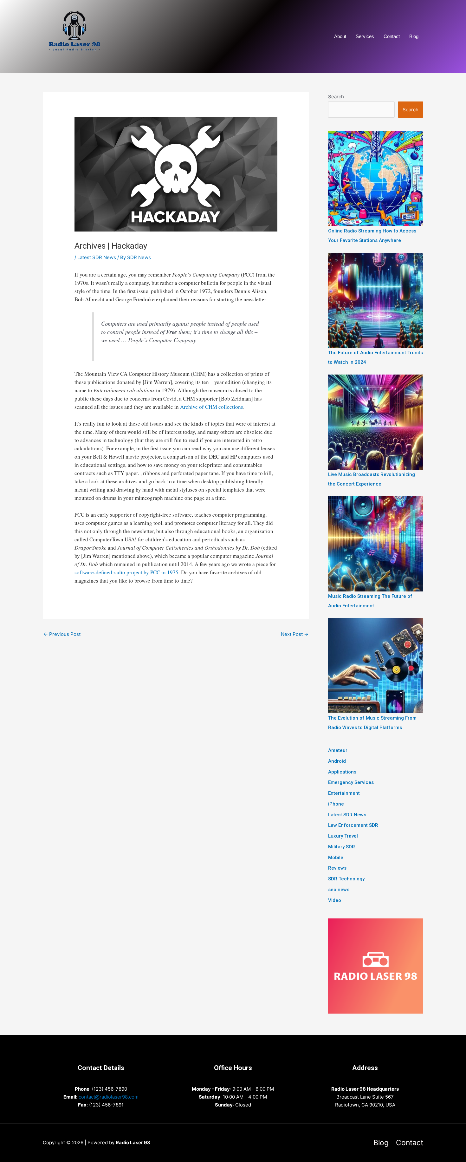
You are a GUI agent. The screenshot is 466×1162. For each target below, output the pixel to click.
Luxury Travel (343, 836)
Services (365, 36)
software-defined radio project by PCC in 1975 (126, 572)
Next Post (294, 634)
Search (336, 97)
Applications (342, 772)
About (340, 36)
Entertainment (344, 793)
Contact (392, 36)
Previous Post (62, 634)
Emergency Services (351, 782)
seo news (338, 889)
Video (334, 900)
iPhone (336, 804)
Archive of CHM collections (211, 406)
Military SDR (341, 847)
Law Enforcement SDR (353, 825)
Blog (413, 36)
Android (337, 761)
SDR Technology (346, 879)
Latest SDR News (96, 257)
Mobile (335, 857)
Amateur (337, 750)
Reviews (337, 868)
